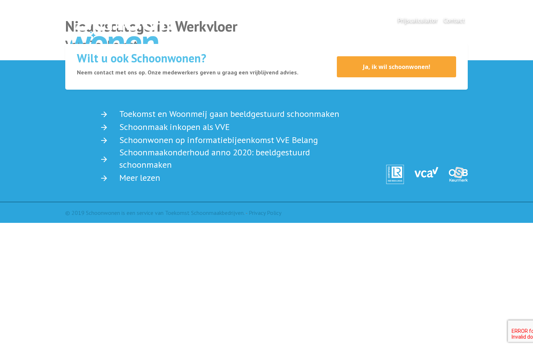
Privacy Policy (265, 212)
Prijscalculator (417, 20)
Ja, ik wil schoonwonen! (396, 67)
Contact (454, 20)
